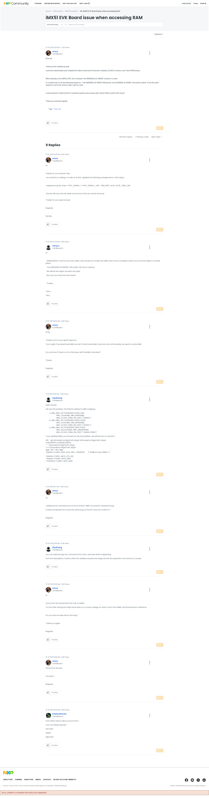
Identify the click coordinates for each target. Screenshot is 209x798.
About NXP (8, 779)
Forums (38, 3)
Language (186, 3)
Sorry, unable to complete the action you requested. (24, 792)
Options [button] (157, 34)
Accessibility (49, 785)
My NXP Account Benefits (64, 779)
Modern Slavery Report (36, 785)
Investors (28, 779)
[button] (149, 53)
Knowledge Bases (52, 3)
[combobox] (113, 24)
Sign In (203, 3)
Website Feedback (61, 785)
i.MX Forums (58, 11)
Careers (18, 779)
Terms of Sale (23, 785)
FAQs (196, 3)
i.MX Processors (71, 11)
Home (48, 11)
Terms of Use (13, 785)
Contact (47, 779)
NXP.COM (84, 3)
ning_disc (57, 109)
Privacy (5, 785)
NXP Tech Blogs (70, 3)
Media (38, 779)
